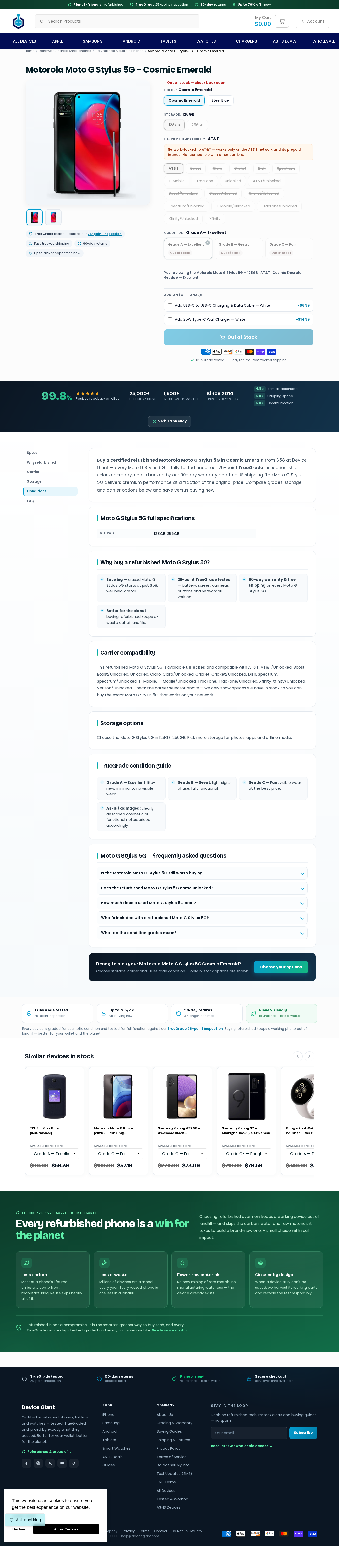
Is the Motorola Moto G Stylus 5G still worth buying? (153, 873)
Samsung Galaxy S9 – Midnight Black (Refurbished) (246, 1130)
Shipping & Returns (173, 1439)
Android (131, 41)
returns (213, 4)
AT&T (174, 168)
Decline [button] (18, 1529)
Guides (108, 1465)
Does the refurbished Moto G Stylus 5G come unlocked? (157, 888)
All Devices (24, 41)
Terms (144, 1531)
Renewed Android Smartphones (65, 51)
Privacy (129, 1531)
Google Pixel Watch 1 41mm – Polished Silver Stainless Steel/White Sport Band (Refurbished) (309, 1131)
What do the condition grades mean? (139, 932)
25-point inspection (161, 4)
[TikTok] (74, 1463)
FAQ (30, 500)
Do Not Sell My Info (173, 1465)
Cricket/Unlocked (264, 193)
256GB (197, 124)
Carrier (33, 471)
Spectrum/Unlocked (186, 206)
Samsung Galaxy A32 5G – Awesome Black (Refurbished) (179, 1131)
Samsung (93, 41)
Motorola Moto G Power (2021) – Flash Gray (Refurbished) (114, 1131)
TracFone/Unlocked (279, 206)
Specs (32, 452)
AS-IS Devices (169, 1507)
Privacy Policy (168, 1448)
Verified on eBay (172, 421)
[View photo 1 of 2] (34, 217)
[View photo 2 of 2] (53, 217)
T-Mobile (177, 180)
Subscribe (303, 1432)
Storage (34, 481)
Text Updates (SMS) (174, 1473)
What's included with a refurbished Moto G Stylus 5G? (155, 917)
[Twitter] (50, 1463)
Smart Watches (116, 1448)
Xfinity (214, 218)
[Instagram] (38, 1463)
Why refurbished (41, 462)
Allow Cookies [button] (66, 1529)
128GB (174, 124)
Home (29, 51)
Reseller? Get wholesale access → (241, 1445)
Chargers (246, 41)
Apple (57, 41)
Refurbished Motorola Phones (119, 51)
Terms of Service (172, 1456)
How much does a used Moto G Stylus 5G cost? (148, 902)
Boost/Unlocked (183, 193)
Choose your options (281, 967)
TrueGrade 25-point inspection (195, 1028)
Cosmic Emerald (184, 100)
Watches (206, 41)
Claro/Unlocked (223, 193)
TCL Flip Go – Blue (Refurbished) (44, 1130)
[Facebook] (26, 1463)
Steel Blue (220, 100)
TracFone (204, 180)
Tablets (168, 41)
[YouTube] (62, 1463)
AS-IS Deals (285, 41)
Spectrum (286, 168)
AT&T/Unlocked (267, 180)
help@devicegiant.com (140, 1536)
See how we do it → (170, 1330)
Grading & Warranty (174, 1422)
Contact (160, 1531)
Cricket (240, 168)
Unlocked (233, 180)
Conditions (37, 491)
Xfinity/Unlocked (183, 218)
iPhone (108, 1414)
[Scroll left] (298, 1056)
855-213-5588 (107, 1536)
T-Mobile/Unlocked (233, 206)
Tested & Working (172, 1499)
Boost (195, 168)
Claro (217, 168)
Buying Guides (169, 1431)
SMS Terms (166, 1482)
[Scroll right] (309, 1056)
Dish (262, 168)
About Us (165, 1414)
